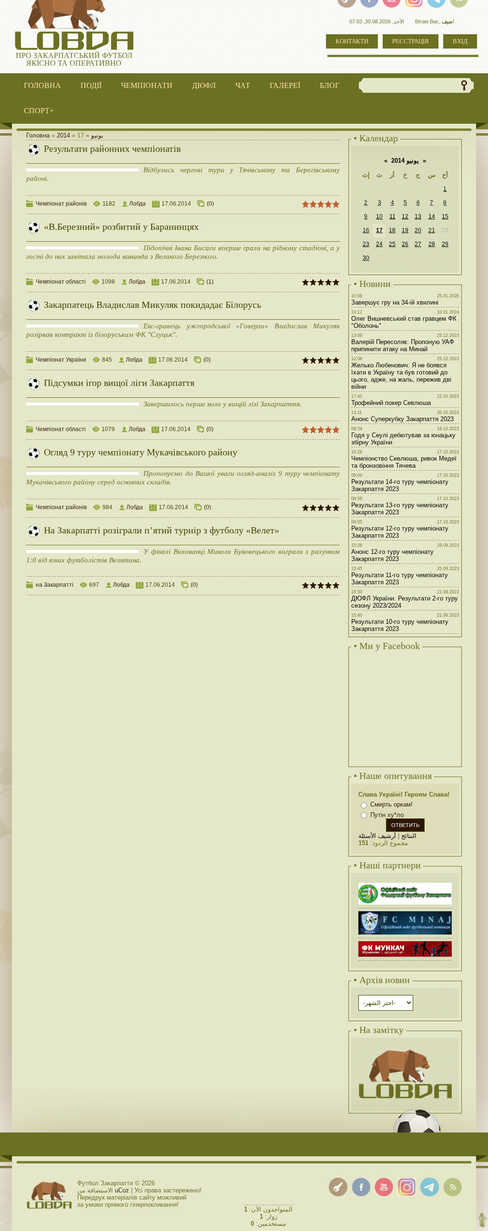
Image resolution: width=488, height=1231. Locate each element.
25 (392, 244)
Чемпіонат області (61, 281)
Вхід (460, 41)
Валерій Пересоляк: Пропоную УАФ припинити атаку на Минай (402, 345)
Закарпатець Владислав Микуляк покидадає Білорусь (152, 304)
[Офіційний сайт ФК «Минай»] (405, 912)
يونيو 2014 (405, 160)
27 (418, 244)
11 (392, 216)
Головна (38, 135)
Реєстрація (410, 41)
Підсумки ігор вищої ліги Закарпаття (119, 382)
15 (445, 216)
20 (418, 230)
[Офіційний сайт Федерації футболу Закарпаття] (405, 883)
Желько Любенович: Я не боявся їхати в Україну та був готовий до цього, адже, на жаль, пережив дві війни (401, 376)
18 (392, 230)
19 (405, 230)
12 (405, 216)
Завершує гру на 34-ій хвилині (394, 302)
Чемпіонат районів (61, 203)
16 (366, 230)
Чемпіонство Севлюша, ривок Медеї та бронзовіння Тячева (404, 462)
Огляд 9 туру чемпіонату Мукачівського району (140, 452)
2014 (63, 135)
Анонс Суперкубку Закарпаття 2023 (402, 419)
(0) (210, 203)
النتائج (409, 835)
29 (445, 244)
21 (431, 230)
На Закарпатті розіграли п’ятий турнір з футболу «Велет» (161, 530)
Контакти (352, 41)
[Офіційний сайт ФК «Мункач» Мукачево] (405, 942)
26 (405, 244)
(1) (210, 281)
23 (366, 244)
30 (366, 258)
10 (379, 216)
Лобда (137, 203)
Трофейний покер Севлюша (391, 402)
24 (379, 244)
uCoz (122, 1190)
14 (431, 216)
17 (379, 230)
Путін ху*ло (387, 814)
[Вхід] (338, 1187)
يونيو (97, 135)
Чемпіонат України (61, 359)
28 (431, 244)
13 (418, 216)
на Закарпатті (54, 584)
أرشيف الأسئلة (377, 835)
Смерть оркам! (391, 804)
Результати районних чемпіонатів (112, 148)
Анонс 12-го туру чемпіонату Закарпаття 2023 (392, 555)
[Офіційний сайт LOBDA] (405, 1048)
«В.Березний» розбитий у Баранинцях (121, 226)
